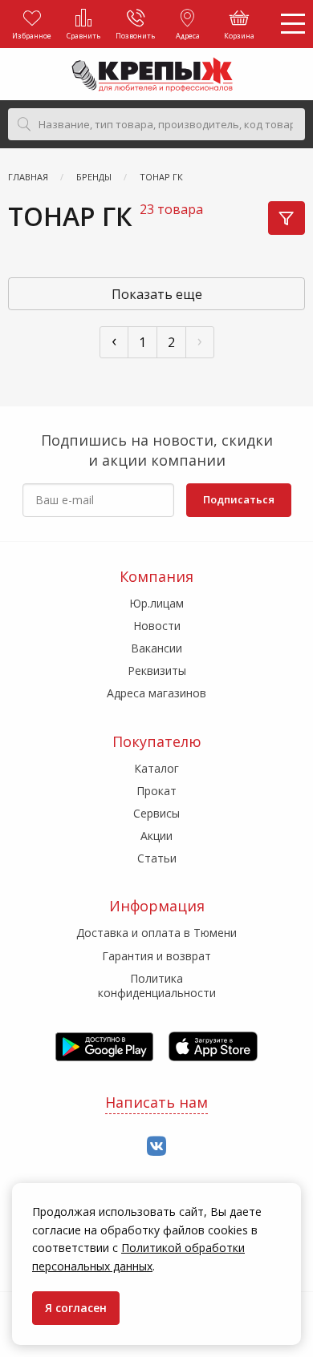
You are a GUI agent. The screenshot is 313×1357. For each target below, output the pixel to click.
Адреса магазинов (156, 693)
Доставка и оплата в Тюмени (156, 932)
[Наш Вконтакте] (156, 1146)
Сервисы (156, 813)
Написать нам (156, 1102)
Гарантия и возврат (156, 955)
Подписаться (238, 499)
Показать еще (157, 294)
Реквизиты (157, 670)
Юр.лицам (156, 603)
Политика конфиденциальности (157, 985)
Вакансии (156, 648)
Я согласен (76, 1307)
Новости (157, 625)
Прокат (156, 790)
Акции (156, 835)
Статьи (157, 858)
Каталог (156, 768)
